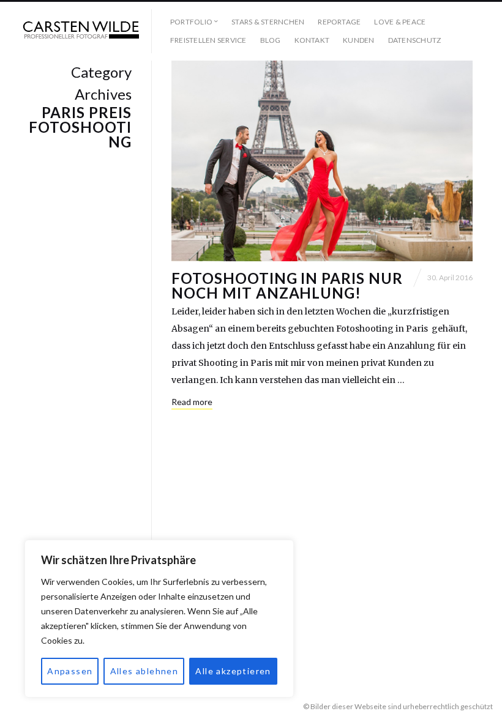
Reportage (339, 21)
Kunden (358, 40)
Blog (270, 40)
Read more (191, 401)
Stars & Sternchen (267, 21)
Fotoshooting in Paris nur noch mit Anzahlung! (287, 285)
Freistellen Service (208, 40)
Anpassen (69, 671)
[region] (159, 619)
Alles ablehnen (144, 671)
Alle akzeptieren (233, 671)
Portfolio (191, 21)
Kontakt (312, 40)
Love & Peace (399, 21)
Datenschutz (414, 40)
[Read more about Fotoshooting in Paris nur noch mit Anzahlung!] (322, 161)
